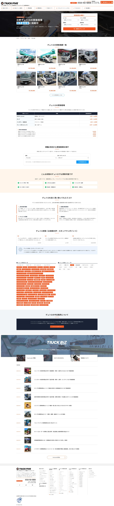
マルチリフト (45, 283)
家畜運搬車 (47, 302)
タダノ (68, 269)
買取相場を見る (83, 162)
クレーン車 (51, 474)
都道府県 (82, 22)
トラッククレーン (32, 267)
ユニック (24, 298)
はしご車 (51, 296)
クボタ (91, 267)
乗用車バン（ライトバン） (48, 271)
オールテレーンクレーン (22, 300)
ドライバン (30, 277)
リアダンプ (35, 290)
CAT (76, 267)
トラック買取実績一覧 (43, 484)
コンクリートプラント (47, 292)
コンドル (61, 486)
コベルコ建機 (72, 487)
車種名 (64, 22)
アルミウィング (35, 269)
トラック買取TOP (43, 470)
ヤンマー (71, 267)
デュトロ (61, 482)
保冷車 (27, 286)
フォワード (61, 471)
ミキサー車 (52, 477)
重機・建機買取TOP (53, 490)
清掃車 (37, 296)
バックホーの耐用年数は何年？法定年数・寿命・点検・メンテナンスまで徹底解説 (54, 379)
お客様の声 (42, 478)
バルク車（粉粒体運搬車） (44, 294)
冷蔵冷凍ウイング (35, 286)
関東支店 (80, 477)
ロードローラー (20, 265)
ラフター (43, 300)
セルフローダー (49, 277)
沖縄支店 (80, 486)
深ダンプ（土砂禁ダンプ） (22, 288)
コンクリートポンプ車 (21, 294)
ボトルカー (43, 286)
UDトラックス (85, 265)
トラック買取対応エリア (83, 469)
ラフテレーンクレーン (34, 300)
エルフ (61, 474)
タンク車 (52, 267)
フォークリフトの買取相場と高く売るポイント (45, 423)
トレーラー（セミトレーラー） (35, 281)
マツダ (60, 267)
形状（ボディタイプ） (61, 155)
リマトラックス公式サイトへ (57, 326)
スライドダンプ (51, 290)
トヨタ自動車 (72, 478)
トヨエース (61, 489)
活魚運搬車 (19, 305)
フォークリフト (47, 265)
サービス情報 (91, 472)
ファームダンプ (37, 292)
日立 (60, 269)
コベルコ (85, 267)
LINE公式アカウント (43, 475)
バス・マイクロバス (21, 273)
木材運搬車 (19, 302)
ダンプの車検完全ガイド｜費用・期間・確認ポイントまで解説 (49, 414)
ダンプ (25, 267)
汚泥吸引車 (26, 305)
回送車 (43, 279)
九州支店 (80, 485)
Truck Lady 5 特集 (31, 358)
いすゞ (60, 265)
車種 (26, 155)
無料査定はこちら (107, 2)
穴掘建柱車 (49, 300)
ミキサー (46, 267)
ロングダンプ (43, 290)
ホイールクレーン (32, 298)
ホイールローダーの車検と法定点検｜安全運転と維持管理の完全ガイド (51, 431)
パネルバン (41, 275)
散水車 (33, 302)
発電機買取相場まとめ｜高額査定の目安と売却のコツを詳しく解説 (50, 440)
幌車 (43, 277)
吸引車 (53, 294)
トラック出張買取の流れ (43, 474)
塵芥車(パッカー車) (36, 271)
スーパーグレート (63, 475)
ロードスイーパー (30, 296)
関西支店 (80, 479)
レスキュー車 (44, 296)
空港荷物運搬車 (34, 305)
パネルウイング (50, 275)
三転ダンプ (28, 290)
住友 (80, 267)
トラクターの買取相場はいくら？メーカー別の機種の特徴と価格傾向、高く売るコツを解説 (56, 449)
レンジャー (61, 481)
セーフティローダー (21, 279)
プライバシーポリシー (93, 475)
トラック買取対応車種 (63, 469)
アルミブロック (34, 275)
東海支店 (80, 478)
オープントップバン (21, 277)
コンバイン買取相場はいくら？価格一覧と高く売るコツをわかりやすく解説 (53, 405)
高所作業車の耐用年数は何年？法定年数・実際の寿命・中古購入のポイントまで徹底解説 (56, 397)
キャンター (61, 478)
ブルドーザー (29, 265)
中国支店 (80, 482)
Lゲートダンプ (44, 288)
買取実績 (30, 8)
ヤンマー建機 (72, 482)
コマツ (65, 267)
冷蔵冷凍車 (50, 269)
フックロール (38, 283)
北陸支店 (80, 481)
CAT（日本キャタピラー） (73, 484)
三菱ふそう (66, 265)
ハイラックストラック (63, 491)
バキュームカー (20, 296)
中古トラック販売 (18, 8)
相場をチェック (80, 29)
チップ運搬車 (27, 302)
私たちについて (42, 472)
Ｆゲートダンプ (20, 290)
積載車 (18, 269)
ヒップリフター (20, 286)
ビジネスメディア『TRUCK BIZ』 (92, 474)
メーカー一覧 (23, 38)
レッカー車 (30, 279)
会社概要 (88, 8)
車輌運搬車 (37, 279)
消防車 (18, 298)
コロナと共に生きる (59, 358)
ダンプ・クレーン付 (35, 288)
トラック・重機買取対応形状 (53, 469)
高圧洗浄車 (40, 302)
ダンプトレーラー (47, 281)
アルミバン (27, 271)
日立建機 (71, 490)
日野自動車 (71, 474)
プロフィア (61, 479)
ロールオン (30, 283)
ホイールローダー (37, 265)
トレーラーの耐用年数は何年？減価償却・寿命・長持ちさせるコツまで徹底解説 (54, 371)
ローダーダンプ (28, 292)
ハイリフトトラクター (21, 281)
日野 (29, 38)
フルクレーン (41, 298)
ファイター (61, 477)
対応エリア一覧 (82, 471)
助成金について (85, 358)
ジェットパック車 (32, 294)
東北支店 (80, 474)
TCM (64, 269)
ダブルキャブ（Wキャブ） (22, 275)
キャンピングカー (44, 305)
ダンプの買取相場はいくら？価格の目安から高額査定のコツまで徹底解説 (52, 388)
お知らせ (41, 479)
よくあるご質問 (42, 481)
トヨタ (92, 265)
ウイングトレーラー (21, 283)
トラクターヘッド (26, 269)
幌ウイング (37, 277)
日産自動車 (77, 265)
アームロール (20, 271)
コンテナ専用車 (50, 279)
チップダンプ (20, 292)
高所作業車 (43, 269)
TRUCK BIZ (77, 8)
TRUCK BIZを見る (56, 457)
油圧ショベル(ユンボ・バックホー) (35, 273)
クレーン (40, 267)
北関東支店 (81, 475)
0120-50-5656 (84, 3)
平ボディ (19, 267)
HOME (17, 38)
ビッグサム (61, 485)
